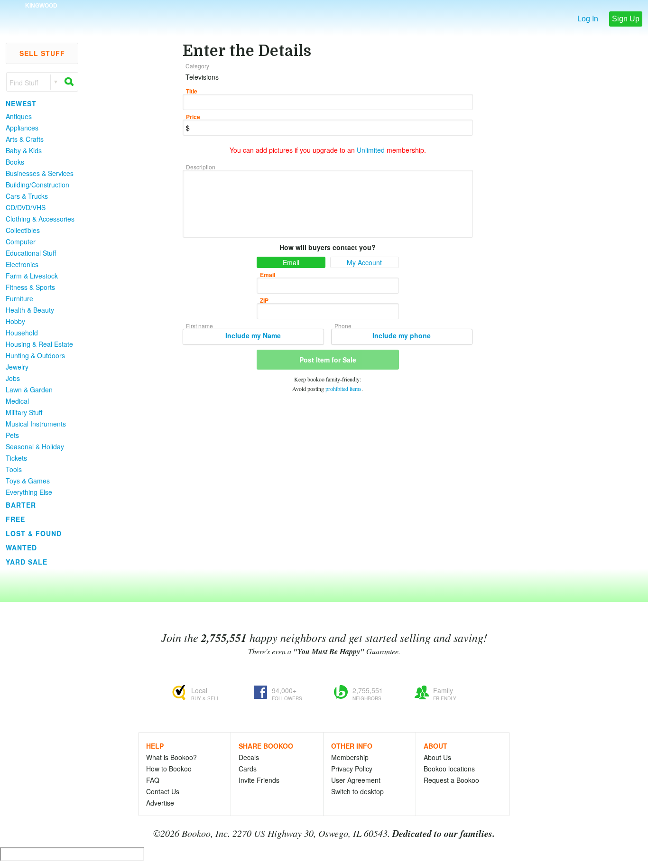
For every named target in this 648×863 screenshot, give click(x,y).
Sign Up (625, 19)
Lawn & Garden (29, 389)
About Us (437, 757)
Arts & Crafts (25, 139)
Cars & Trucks (27, 196)
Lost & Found (34, 533)
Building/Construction (37, 184)
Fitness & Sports (30, 287)
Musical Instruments (36, 423)
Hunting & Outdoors (35, 355)
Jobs (13, 378)
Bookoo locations (449, 768)
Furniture (19, 298)
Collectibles (23, 230)
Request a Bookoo (451, 780)
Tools (14, 469)
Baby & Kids (24, 150)
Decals (249, 757)
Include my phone (401, 335)
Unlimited (371, 150)
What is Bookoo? (171, 757)
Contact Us (162, 791)
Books (15, 162)
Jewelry (17, 366)
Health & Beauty (30, 310)
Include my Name (253, 335)
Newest (21, 103)
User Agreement (355, 780)
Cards (248, 768)
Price (193, 116)
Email (291, 262)
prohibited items (343, 388)
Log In (587, 19)
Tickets (16, 458)
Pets (12, 435)
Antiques (19, 116)
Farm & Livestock (32, 275)
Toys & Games (28, 480)
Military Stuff (24, 412)
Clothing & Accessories (40, 218)
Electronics (22, 264)
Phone (343, 326)
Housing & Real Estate (39, 344)
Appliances (22, 127)
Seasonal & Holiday (35, 446)
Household (22, 332)
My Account (364, 262)
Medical (17, 401)
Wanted (21, 547)
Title (191, 91)
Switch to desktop (357, 791)
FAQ (152, 780)
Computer (21, 241)
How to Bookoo (169, 768)
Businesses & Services (40, 173)
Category (197, 66)
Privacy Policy (351, 768)
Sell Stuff (42, 53)
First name (199, 326)
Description (200, 167)
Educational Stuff (31, 253)
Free (15, 519)
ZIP (264, 300)
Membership (350, 757)
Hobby (15, 321)
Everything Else (29, 492)
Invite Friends (259, 780)
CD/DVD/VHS (26, 207)
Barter (21, 505)
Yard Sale (26, 561)
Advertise (160, 802)
